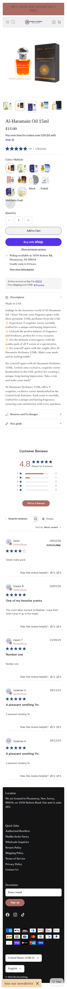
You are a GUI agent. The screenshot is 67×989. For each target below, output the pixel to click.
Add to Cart (33, 231)
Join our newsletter (19, 983)
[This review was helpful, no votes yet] (51, 573)
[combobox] (48, 527)
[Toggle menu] (7, 22)
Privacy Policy (13, 864)
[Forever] (22, 192)
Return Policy (13, 847)
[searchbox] (19, 519)
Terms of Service (15, 858)
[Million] (34, 168)
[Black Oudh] (34, 180)
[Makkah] (10, 168)
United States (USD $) (21, 958)
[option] (33, 64)
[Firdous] (10, 180)
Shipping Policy (14, 853)
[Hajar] (45, 168)
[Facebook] (7, 914)
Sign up (15, 902)
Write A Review (36, 503)
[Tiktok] (23, 914)
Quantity (10, 213)
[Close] (37, 983)
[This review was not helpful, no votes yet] (57, 573)
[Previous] (7, 9)
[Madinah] (22, 168)
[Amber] (22, 180)
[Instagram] (15, 914)
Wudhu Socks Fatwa (17, 836)
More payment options (33, 249)
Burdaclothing (20, 977)
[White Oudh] (45, 180)
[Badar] (10, 192)
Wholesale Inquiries (17, 842)
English (12, 968)
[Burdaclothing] (33, 22)
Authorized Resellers (17, 831)
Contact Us (12, 869)
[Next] (59, 9)
